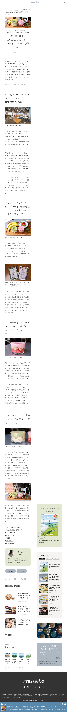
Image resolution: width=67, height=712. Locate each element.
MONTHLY (56, 558)
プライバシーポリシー (54, 661)
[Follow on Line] (39, 687)
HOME (7, 9)
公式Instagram (10, 543)
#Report (10, 571)
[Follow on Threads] (43, 687)
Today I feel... (7, 704)
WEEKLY (49, 558)
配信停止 (58, 657)
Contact (18, 697)
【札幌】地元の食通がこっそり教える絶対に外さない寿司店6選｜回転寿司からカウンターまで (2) (32, 707)
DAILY (42, 558)
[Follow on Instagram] (24, 687)
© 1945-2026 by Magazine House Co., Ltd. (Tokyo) (33, 700)
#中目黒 (22, 571)
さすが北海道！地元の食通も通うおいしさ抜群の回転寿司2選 (42, 709)
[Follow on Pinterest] (35, 687)
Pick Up (9, 647)
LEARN (12, 9)
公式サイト (9, 540)
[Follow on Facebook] (28, 687)
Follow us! (49, 634)
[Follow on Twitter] (32, 687)
